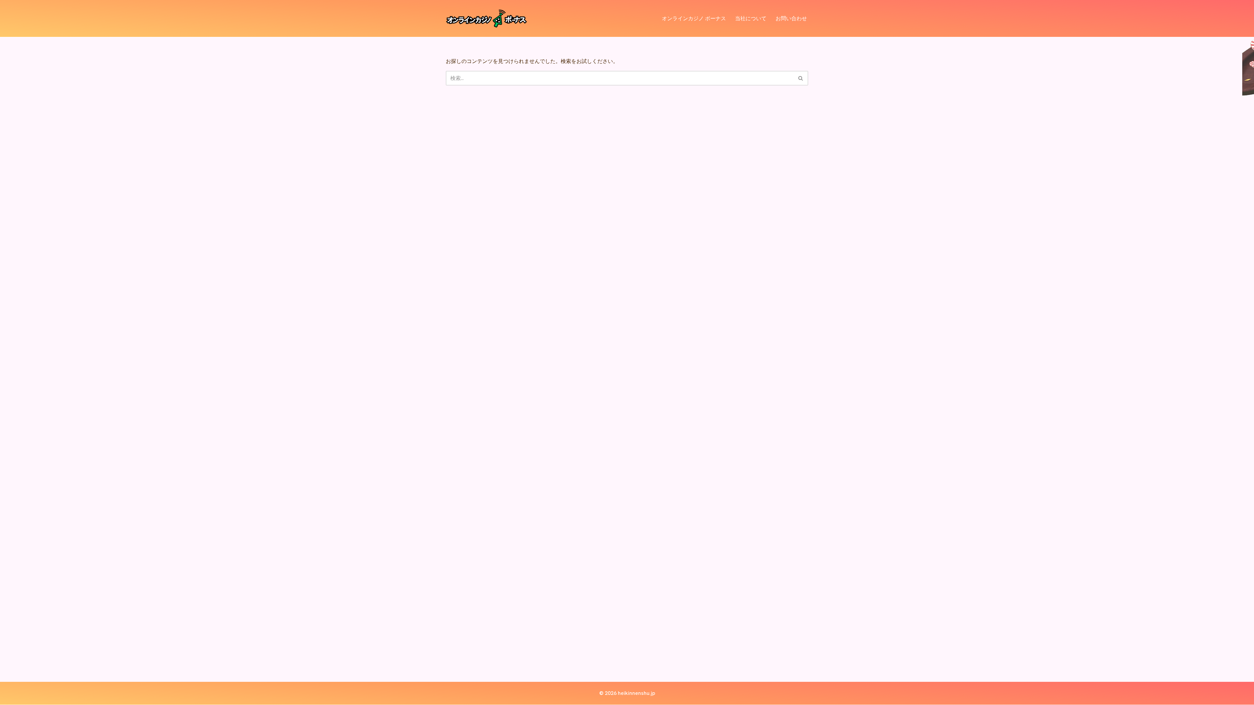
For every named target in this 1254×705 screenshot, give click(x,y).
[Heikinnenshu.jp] (486, 18)
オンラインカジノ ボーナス (694, 18)
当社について (750, 18)
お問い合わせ (791, 18)
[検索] (801, 78)
